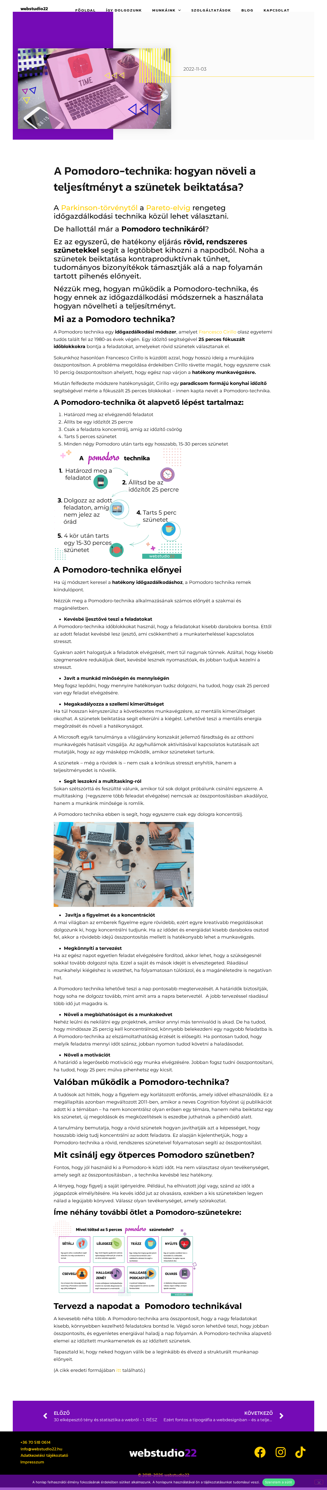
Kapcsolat (277, 10)
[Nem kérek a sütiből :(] (318, 1482)
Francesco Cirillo (217, 332)
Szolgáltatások (211, 10)
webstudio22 (34, 8)
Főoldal (85, 10)
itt (118, 1370)
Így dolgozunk (124, 10)
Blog (247, 10)
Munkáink (164, 10)
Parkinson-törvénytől (99, 207)
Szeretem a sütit (278, 1482)
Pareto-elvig (168, 207)
